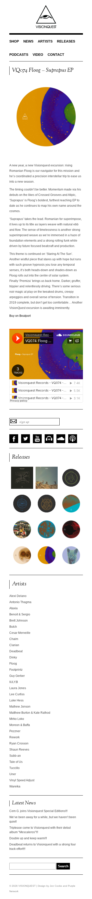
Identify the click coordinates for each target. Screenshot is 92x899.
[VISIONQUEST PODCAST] (72, 438)
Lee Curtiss (17, 694)
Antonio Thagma (20, 602)
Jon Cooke (56, 885)
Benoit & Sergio (19, 614)
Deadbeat (16, 651)
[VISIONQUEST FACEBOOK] (13, 438)
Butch (13, 626)
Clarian (14, 645)
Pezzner (14, 731)
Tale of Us (16, 762)
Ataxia (13, 608)
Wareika (14, 786)
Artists (45, 41)
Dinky (13, 657)
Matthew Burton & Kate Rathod (29, 712)
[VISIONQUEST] (46, 27)
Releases (66, 41)
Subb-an (15, 755)
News (28, 41)
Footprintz (16, 669)
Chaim (13, 639)
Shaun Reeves (19, 749)
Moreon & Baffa (19, 725)
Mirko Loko (16, 719)
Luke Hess (16, 700)
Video (38, 55)
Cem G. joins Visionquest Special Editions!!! (38, 811)
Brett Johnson (18, 620)
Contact (56, 55)
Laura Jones (17, 688)
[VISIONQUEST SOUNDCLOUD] (60, 438)
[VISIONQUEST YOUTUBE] (37, 438)
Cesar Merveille (19, 633)
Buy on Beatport (20, 316)
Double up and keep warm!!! (28, 838)
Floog (13, 663)
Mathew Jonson (19, 706)
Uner (12, 774)
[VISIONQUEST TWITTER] (25, 438)
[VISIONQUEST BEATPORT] (49, 438)
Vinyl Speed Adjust (21, 780)
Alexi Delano (17, 596)
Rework (14, 737)
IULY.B (13, 682)
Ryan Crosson (18, 743)
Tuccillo (14, 768)
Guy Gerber (17, 676)
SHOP (14, 41)
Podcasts (18, 55)
